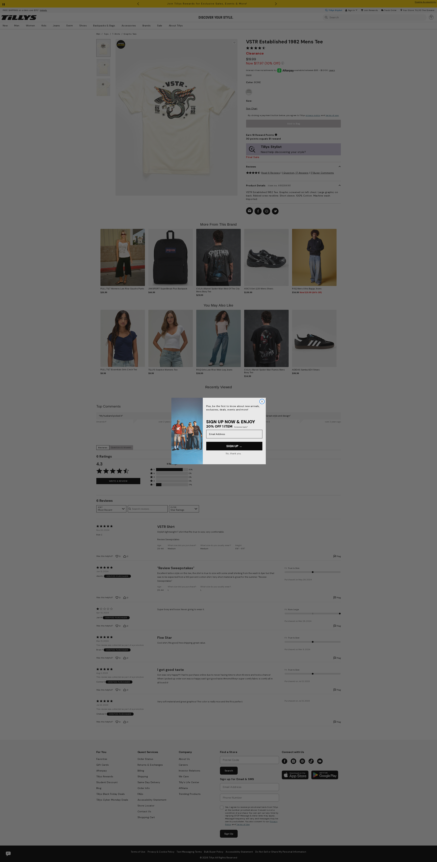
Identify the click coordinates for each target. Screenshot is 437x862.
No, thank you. (233, 453)
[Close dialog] (262, 401)
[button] (339, 255)
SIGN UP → (234, 446)
